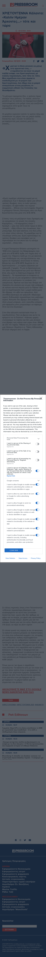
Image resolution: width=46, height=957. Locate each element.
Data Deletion (10, 558)
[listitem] (23, 438)
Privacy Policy (36, 558)
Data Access (23, 558)
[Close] (42, 399)
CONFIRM (14, 550)
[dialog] (23, 478)
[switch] (37, 444)
